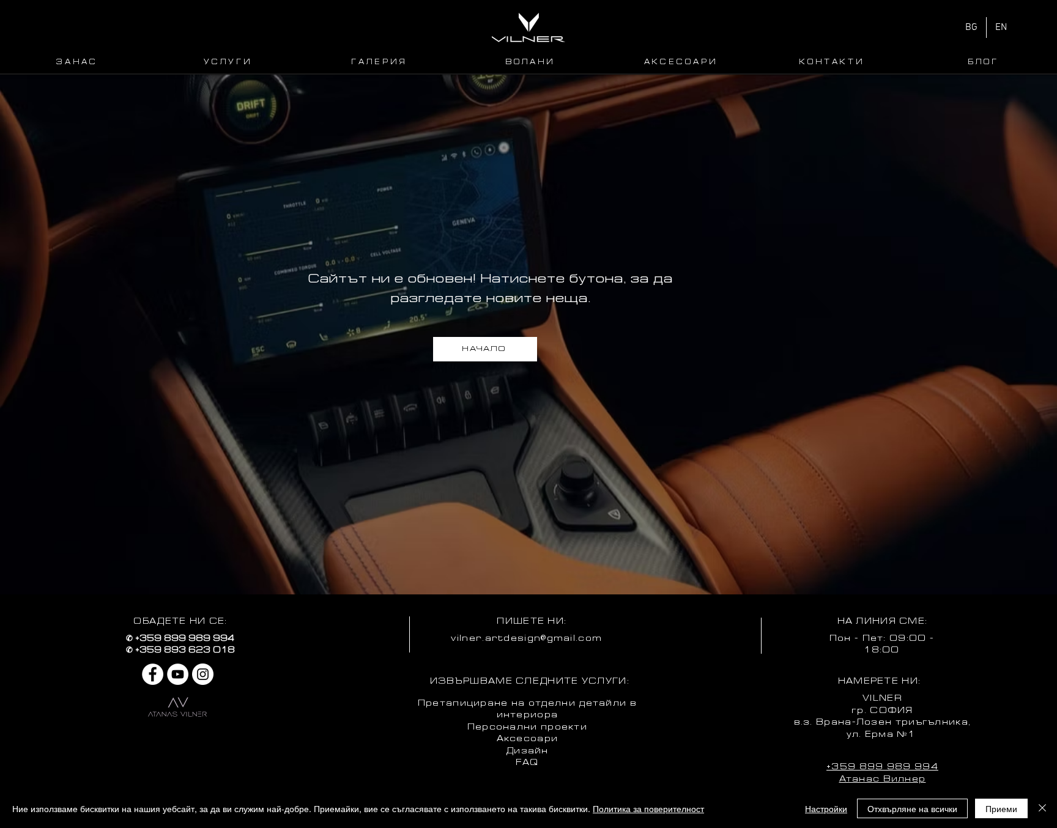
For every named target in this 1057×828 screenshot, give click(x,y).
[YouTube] (177, 674)
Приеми (1001, 808)
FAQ (527, 763)
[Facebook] (152, 674)
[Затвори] (1042, 808)
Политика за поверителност (648, 808)
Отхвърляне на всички (912, 808)
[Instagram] (202, 674)
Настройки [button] (826, 808)
